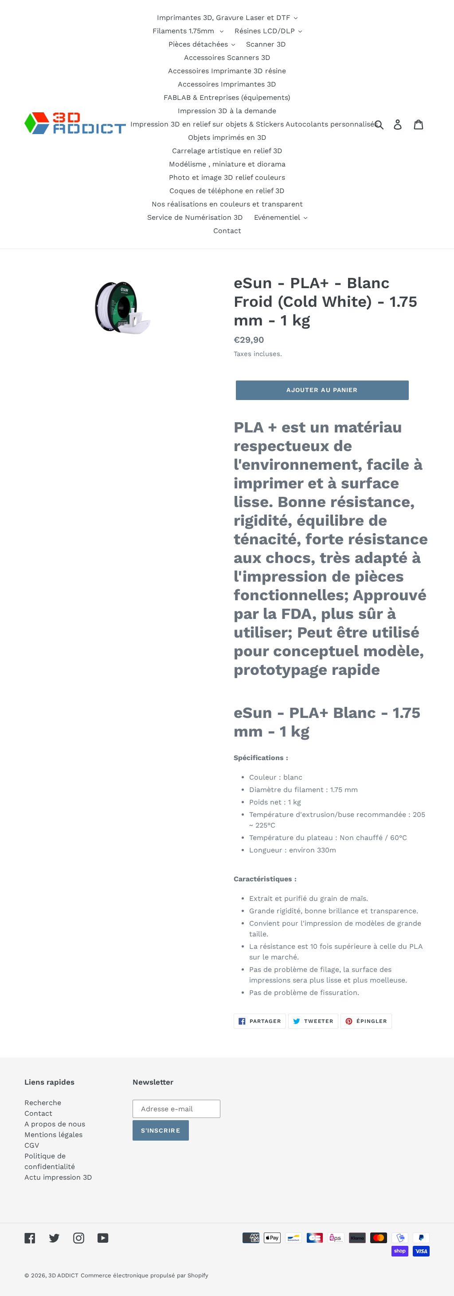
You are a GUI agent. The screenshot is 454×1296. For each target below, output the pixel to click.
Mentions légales (53, 1134)
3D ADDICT (63, 1275)
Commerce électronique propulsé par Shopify (144, 1275)
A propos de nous (54, 1124)
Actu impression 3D (58, 1177)
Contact (38, 1113)
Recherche (42, 1102)
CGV (31, 1145)
